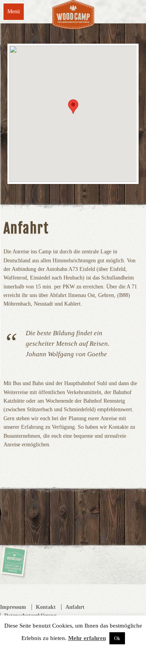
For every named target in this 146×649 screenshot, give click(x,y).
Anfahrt (74, 607)
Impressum (13, 607)
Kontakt (46, 607)
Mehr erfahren (87, 638)
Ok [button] (117, 638)
